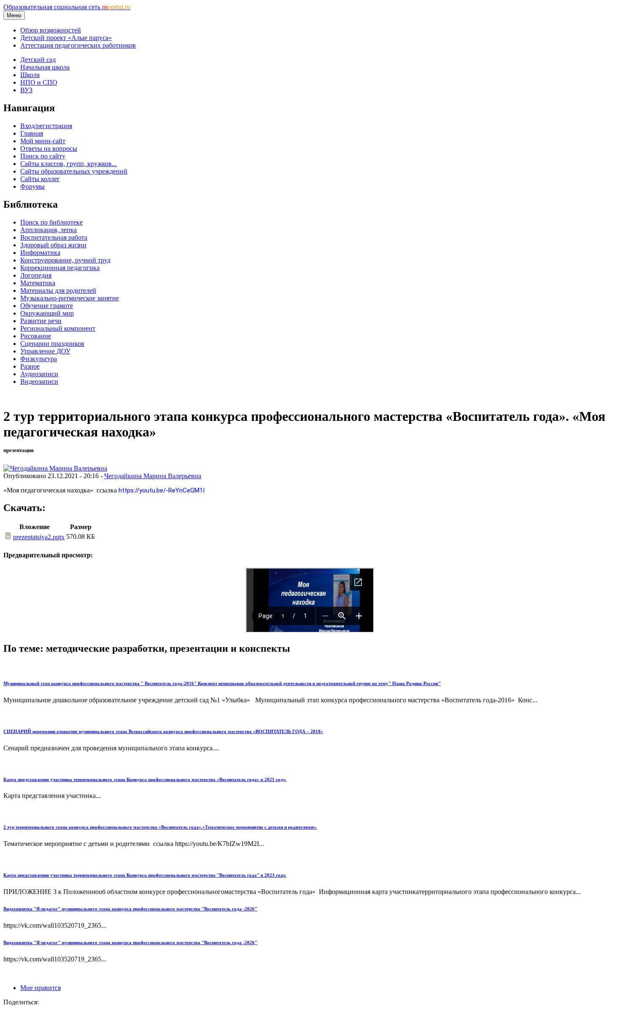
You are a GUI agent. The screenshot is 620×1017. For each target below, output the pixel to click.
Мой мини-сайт (42, 141)
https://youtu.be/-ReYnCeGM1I (162, 490)
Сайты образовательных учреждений (73, 171)
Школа (30, 74)
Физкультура (38, 358)
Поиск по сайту (42, 156)
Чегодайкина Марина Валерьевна (152, 475)
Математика (37, 282)
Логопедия (35, 275)
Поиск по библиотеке (51, 222)
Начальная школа (45, 67)
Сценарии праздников (52, 343)
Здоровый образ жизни (53, 245)
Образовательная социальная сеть (66, 7)
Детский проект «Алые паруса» (66, 37)
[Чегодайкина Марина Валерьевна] (55, 468)
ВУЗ (26, 90)
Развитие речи (41, 320)
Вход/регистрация (46, 125)
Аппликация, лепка (48, 229)
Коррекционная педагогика (60, 267)
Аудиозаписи (39, 373)
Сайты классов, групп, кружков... (68, 163)
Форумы (32, 186)
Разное (30, 366)
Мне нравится (40, 987)
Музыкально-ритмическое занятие (69, 298)
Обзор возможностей (50, 30)
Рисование (35, 336)
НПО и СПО (38, 82)
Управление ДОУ (45, 351)
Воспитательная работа (53, 237)
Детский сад (38, 59)
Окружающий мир (47, 313)
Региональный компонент (57, 328)
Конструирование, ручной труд (65, 260)
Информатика (40, 252)
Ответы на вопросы (48, 148)
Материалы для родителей (58, 290)
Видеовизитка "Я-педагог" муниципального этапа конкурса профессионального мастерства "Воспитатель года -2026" (130, 908)
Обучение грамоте (46, 305)
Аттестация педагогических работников (78, 45)
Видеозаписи (39, 381)
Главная (31, 133)
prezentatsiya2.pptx (39, 537)
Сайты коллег (40, 178)
